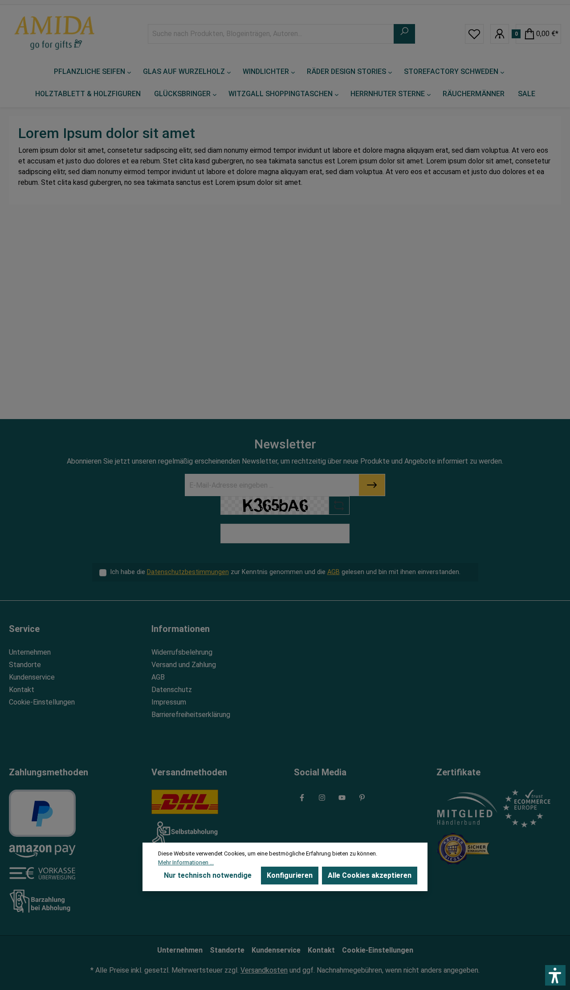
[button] (555, 975)
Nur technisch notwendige (208, 875)
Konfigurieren (290, 875)
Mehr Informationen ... (186, 862)
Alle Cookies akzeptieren (369, 875)
